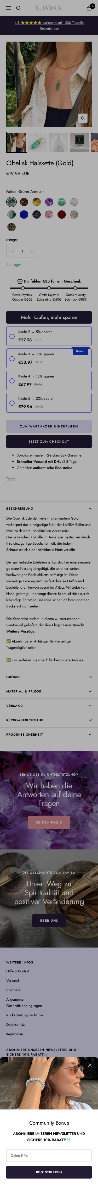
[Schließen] (90, 1065)
